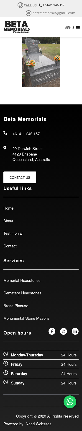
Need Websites (37, 423)
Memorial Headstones (22, 280)
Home (8, 208)
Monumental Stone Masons (26, 318)
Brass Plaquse (15, 305)
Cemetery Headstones (22, 293)
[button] (69, 27)
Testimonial (13, 233)
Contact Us (20, 177)
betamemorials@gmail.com (54, 13)
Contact (10, 246)
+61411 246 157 (53, 5)
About (8, 220)
